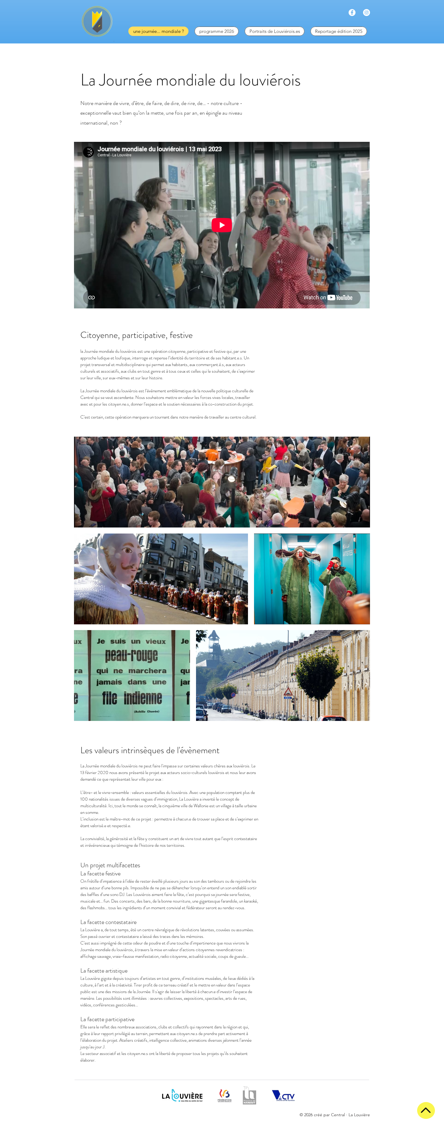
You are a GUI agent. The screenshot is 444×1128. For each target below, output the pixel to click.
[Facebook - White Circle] (352, 12)
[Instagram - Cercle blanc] (366, 12)
